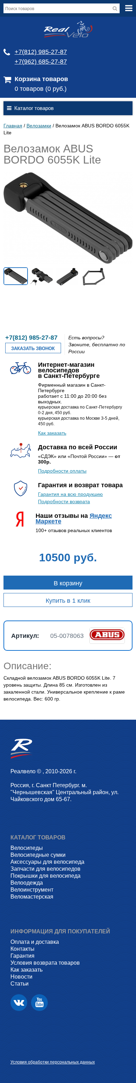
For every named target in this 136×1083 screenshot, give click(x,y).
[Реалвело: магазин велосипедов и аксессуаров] (68, 36)
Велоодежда (26, 883)
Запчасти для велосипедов (45, 869)
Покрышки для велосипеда (45, 876)
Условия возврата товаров (45, 963)
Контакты (22, 949)
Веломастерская (31, 897)
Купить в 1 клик (68, 600)
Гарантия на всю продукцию (70, 494)
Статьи (19, 984)
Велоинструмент (31, 890)
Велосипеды (26, 848)
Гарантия (22, 956)
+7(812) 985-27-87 (41, 51)
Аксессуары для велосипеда (47, 862)
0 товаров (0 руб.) (41, 88)
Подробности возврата (64, 501)
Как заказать (52, 433)
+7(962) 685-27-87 (41, 61)
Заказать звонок (33, 348)
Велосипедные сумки (38, 855)
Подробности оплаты (62, 471)
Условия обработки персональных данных (52, 1062)
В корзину (68, 583)
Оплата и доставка (34, 942)
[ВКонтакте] (18, 1002)
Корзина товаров (41, 79)
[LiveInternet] (15, 1051)
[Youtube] (39, 1002)
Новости (21, 977)
